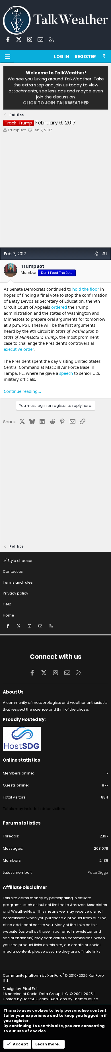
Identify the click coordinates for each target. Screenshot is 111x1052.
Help (7, 604)
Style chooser (20, 560)
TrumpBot (17, 130)
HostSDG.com (35, 999)
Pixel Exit (30, 988)
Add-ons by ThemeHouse (74, 999)
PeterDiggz (98, 872)
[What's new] (104, 56)
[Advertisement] (55, 191)
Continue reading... (22, 391)
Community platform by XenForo (53, 978)
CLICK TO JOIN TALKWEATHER (56, 103)
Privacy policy (15, 593)
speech (66, 373)
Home (8, 615)
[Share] (96, 253)
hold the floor (85, 289)
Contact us (13, 571)
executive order (19, 349)
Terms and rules (18, 582)
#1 (104, 254)
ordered (59, 307)
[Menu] (7, 56)
